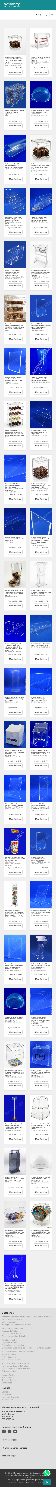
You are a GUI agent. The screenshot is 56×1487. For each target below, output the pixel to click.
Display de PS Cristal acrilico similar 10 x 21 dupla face (39, 432)
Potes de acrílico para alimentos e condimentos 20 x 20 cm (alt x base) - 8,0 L (40, 166)
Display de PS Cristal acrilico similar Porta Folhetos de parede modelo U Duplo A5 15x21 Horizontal (14, 487)
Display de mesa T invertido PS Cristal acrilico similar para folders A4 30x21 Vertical (40, 859)
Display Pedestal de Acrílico (13, 1345)
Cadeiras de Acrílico (10, 1331)
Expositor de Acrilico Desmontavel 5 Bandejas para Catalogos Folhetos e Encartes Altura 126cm (14, 913)
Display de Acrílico (9, 1343)
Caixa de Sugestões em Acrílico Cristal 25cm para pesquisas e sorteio (40, 752)
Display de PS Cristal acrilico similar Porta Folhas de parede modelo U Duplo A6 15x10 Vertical (40, 806)
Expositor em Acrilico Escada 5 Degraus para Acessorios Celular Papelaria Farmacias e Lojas (13, 220)
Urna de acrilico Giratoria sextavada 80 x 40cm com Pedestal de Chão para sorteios (40, 273)
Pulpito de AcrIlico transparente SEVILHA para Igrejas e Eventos (41, 592)
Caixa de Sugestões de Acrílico (14, 1336)
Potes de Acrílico (9, 1371)
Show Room (7, 1394)
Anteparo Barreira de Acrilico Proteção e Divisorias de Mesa (26, 1317)
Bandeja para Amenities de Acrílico (16, 1325)
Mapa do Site (7, 1400)
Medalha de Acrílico (10, 1354)
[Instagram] (9, 1431)
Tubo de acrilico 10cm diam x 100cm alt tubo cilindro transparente (39, 378)
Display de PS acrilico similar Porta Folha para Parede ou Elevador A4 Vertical (13, 379)
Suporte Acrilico (8, 1375)
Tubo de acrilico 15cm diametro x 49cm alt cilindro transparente (39, 218)
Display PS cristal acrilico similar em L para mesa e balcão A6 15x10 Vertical (14, 805)
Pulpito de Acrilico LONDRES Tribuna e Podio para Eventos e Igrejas (14, 1178)
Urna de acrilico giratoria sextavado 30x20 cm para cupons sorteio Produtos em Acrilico (14, 1233)
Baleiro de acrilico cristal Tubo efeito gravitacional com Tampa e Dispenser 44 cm (14, 593)
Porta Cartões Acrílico (11, 1359)
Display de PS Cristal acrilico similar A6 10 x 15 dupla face (14, 538)
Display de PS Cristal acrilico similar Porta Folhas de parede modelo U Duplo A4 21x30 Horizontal (40, 1020)
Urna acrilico (7, 1383)
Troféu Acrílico (8, 1378)
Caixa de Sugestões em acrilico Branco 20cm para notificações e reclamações (14, 753)
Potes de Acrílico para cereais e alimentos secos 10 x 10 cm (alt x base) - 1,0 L (14, 59)
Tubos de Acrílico (9, 1380)
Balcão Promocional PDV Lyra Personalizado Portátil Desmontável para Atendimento (15, 859)
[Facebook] (4, 1431)
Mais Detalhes (15, 72)
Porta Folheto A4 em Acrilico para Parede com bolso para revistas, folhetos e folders (14, 966)
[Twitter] (15, 1431)
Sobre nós (6, 1392)
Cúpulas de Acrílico (9, 1340)
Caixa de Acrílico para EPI (12, 1334)
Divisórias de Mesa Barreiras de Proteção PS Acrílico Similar (26, 1348)
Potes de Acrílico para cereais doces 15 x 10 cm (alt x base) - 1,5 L (40, 485)
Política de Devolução (10, 1397)
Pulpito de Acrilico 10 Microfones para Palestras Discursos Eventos (41, 965)
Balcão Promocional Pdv (12, 1319)
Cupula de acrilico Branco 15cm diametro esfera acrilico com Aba (40, 1178)
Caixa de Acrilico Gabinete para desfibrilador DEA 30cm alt (40, 58)
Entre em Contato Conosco (16, 1448)
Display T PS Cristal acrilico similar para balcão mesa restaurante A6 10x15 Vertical (41, 326)
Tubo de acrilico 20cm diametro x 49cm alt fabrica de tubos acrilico (14, 165)
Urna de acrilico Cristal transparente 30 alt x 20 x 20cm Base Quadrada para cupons (14, 1073)
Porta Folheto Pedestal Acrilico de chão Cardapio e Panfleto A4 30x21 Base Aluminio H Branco (14, 1286)
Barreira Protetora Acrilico (12, 1328)
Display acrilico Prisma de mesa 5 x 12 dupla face (40, 644)
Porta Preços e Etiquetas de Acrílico (16, 1369)
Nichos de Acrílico (9, 1357)
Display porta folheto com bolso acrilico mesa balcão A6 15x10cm (41, 912)
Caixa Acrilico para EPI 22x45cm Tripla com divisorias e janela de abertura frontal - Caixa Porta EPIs (13, 647)
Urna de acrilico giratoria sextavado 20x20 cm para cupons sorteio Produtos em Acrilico (40, 1233)
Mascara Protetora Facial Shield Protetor (18, 1352)
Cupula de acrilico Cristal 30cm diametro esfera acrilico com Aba (40, 112)
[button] (47, 1482)
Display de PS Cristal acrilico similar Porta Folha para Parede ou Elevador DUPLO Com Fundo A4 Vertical (40, 540)
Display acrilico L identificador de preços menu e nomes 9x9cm (39, 698)
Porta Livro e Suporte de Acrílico (15, 1366)
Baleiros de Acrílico (9, 1322)
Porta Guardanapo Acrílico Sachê (15, 1363)
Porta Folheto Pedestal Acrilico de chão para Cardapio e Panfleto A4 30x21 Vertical (13, 1126)
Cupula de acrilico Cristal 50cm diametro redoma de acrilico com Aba (14, 1018)
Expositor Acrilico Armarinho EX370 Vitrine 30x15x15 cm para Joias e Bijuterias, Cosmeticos (14, 326)
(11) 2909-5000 (11, 1440)
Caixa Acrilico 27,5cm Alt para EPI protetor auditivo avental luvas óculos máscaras (40, 1073)
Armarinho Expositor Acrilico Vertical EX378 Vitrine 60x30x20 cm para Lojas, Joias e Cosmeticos (14, 433)
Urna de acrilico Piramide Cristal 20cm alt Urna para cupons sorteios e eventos (40, 1126)
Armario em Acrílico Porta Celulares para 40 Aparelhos (14, 112)
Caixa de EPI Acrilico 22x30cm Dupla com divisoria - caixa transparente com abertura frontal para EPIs (14, 274)
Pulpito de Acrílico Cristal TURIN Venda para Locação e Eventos (14, 698)
